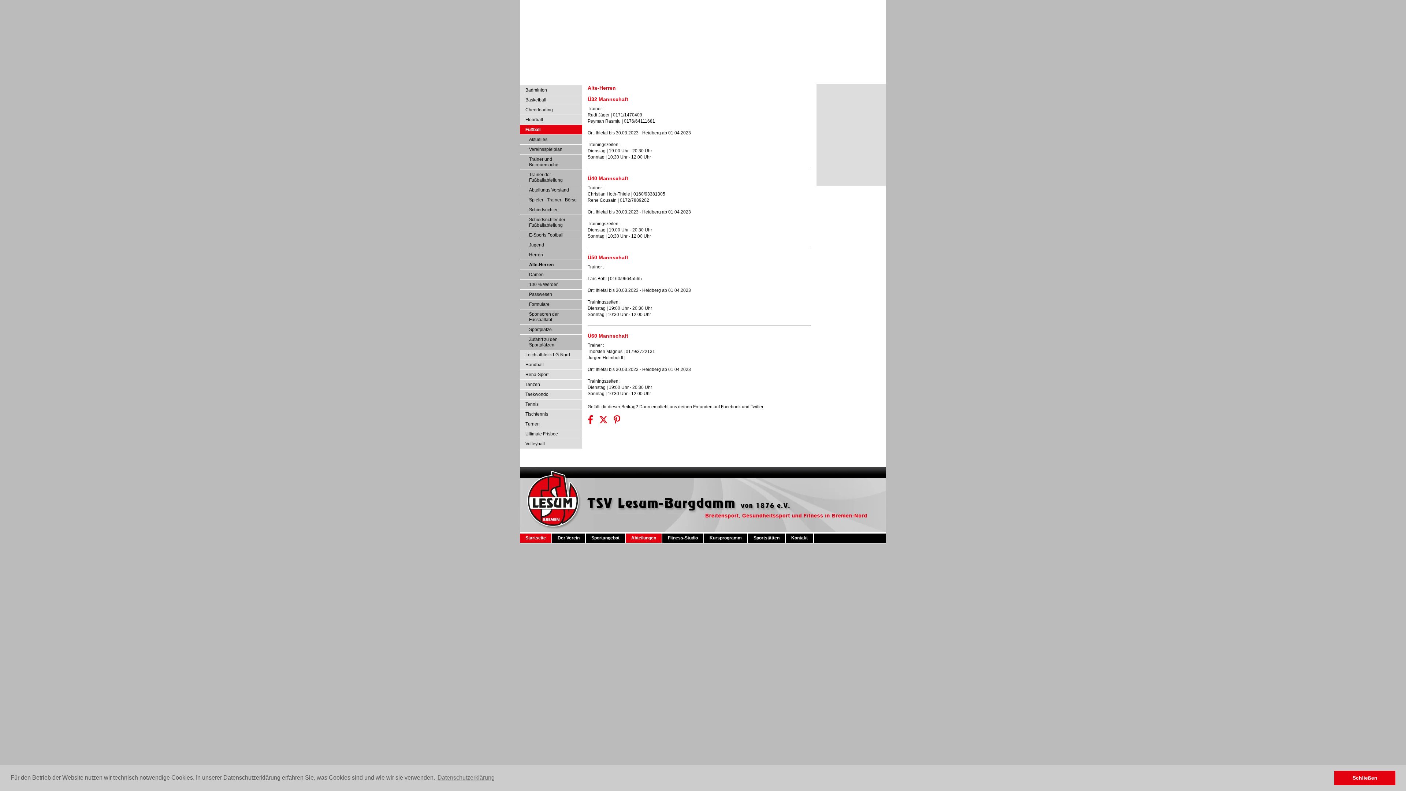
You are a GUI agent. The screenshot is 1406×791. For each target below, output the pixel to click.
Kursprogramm (693, 464)
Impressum (839, 4)
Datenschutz (868, 4)
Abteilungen (623, 464)
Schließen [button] (1365, 778)
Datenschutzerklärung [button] (466, 778)
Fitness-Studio (656, 464)
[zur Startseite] (703, 456)
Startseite (532, 464)
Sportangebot (591, 464)
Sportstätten (728, 464)
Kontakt (755, 464)
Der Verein (560, 464)
